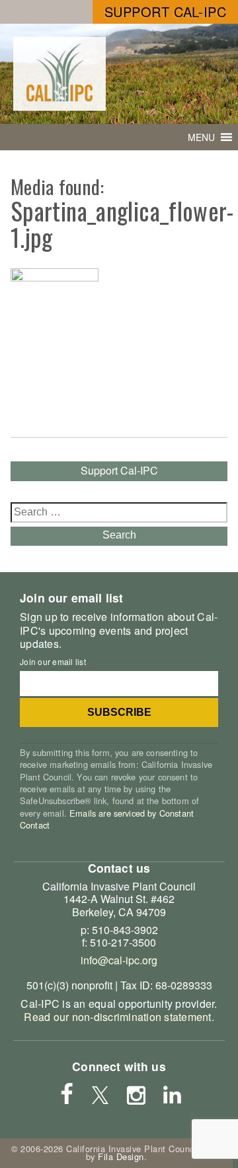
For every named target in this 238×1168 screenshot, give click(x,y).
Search (119, 534)
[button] (201, 137)
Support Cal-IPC (165, 11)
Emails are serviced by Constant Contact (107, 819)
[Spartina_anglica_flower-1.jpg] (55, 277)
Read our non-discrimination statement (117, 1016)
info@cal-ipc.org (119, 960)
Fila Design (121, 1156)
